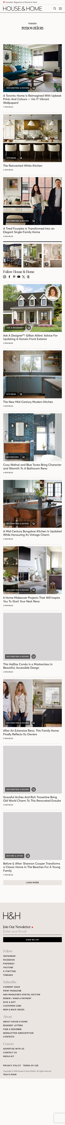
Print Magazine (12, 991)
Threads (8, 975)
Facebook (9, 960)
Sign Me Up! (32, 940)
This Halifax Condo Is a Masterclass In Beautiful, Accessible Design (28, 666)
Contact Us (10, 1052)
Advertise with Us (13, 1049)
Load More (32, 882)
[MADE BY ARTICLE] (10, 1075)
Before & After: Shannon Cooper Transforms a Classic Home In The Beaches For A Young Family (31, 867)
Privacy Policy (12, 1065)
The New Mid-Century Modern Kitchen (28, 402)
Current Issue (11, 987)
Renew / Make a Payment (17, 998)
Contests (8, 1036)
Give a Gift (9, 1002)
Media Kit (8, 1056)
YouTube (8, 967)
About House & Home (15, 1021)
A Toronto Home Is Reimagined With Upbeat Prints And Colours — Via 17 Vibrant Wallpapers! (32, 99)
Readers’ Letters (13, 1025)
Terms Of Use (30, 1065)
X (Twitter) (9, 971)
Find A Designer (12, 1029)
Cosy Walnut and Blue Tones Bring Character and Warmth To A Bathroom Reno (32, 466)
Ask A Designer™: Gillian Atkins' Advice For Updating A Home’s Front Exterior (30, 337)
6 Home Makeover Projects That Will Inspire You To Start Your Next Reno (31, 599)
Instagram (9, 956)
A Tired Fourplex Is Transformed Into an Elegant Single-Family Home (28, 230)
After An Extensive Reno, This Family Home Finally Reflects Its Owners (31, 732)
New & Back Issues (13, 1009)
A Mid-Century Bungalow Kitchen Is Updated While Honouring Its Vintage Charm (32, 533)
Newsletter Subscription (18, 1033)
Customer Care (12, 1006)
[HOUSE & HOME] (22, 8)
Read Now (8, 107)
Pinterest (9, 963)
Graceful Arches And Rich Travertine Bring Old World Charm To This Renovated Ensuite (32, 798)
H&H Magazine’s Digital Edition (21, 994)
